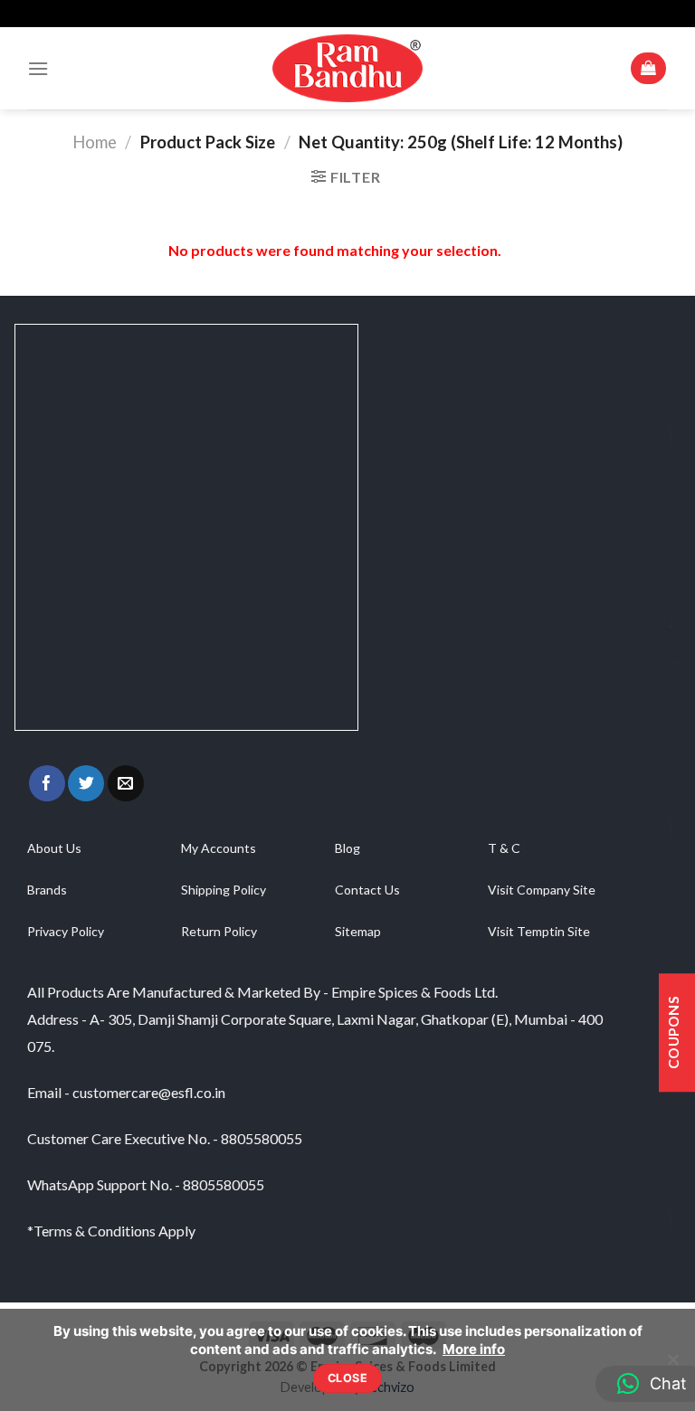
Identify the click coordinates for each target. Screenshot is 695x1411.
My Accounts (218, 848)
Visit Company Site (541, 889)
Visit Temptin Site (539, 931)
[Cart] (648, 68)
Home (94, 142)
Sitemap (358, 931)
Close (347, 1378)
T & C (504, 848)
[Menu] (38, 68)
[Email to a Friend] (126, 783)
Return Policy (219, 931)
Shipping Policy (223, 889)
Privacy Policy (65, 931)
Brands (47, 889)
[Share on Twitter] (86, 783)
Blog (347, 848)
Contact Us (367, 889)
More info (474, 1349)
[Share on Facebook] (47, 783)
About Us (54, 848)
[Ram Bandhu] (347, 67)
